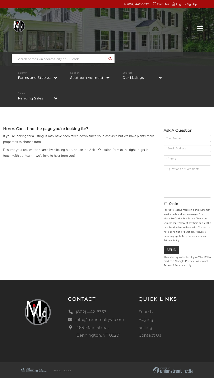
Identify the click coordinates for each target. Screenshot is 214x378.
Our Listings (133, 78)
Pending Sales (30, 98)
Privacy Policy (171, 240)
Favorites (162, 4)
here (69, 150)
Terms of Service (173, 265)
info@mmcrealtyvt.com (99, 319)
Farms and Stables (34, 78)
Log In (180, 4)
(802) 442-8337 (137, 4)
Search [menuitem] (146, 311)
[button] (110, 58)
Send (171, 250)
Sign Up (192, 4)
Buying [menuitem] (146, 319)
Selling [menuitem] (145, 327)
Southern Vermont (86, 78)
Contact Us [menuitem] (150, 335)
